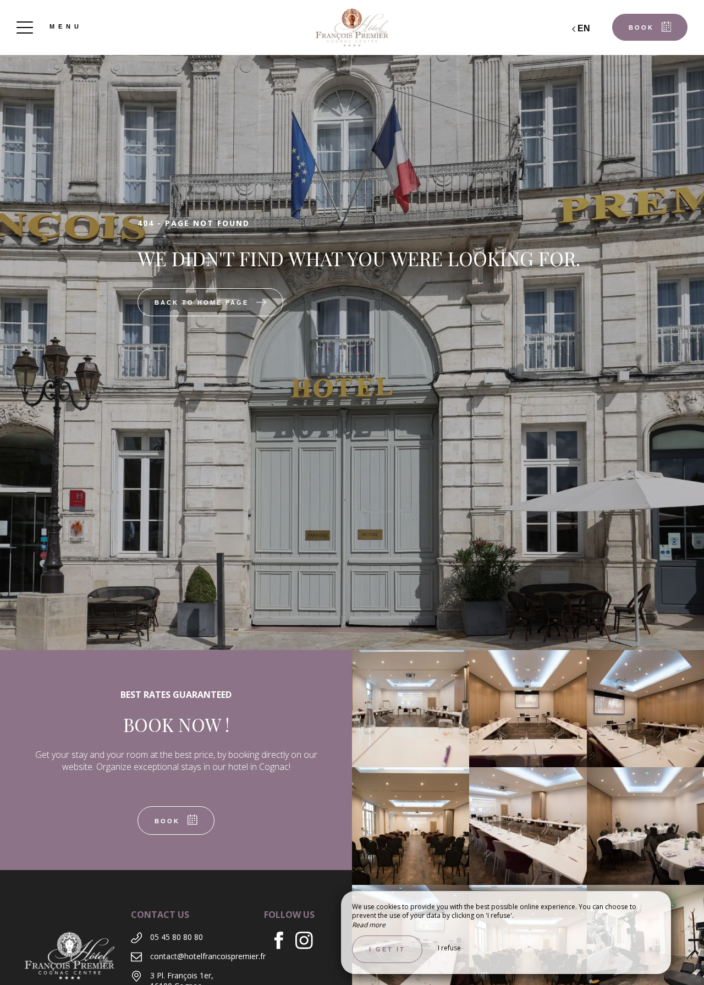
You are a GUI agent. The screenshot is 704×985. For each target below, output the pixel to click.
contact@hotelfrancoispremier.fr (208, 956)
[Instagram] (308, 942)
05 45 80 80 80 (176, 937)
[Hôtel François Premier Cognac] (352, 27)
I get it (387, 949)
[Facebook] (283, 942)
